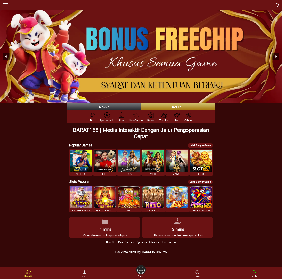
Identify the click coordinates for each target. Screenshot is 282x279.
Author (172, 242)
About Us (110, 242)
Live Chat (254, 276)
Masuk (104, 106)
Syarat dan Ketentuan (148, 242)
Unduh (85, 276)
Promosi (197, 276)
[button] (6, 56)
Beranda (28, 276)
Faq (164, 242)
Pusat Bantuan (126, 242)
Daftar (178, 106)
